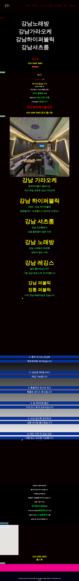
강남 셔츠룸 (39, 221)
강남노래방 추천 (35, 52)
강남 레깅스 (39, 263)
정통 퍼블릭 (39, 289)
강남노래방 (42, 5)
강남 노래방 (39, 242)
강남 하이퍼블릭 (39, 201)
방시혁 (35, 59)
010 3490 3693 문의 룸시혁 (39, 112)
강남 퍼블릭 (39, 282)
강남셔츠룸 (49, 5)
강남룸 (65, 5)
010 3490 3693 (35, 63)
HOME (27, 5)
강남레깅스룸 (72, 5)
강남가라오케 (34, 5)
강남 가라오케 (39, 180)
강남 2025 (2, 18)
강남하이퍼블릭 (58, 5)
